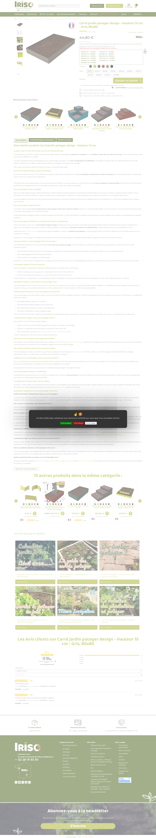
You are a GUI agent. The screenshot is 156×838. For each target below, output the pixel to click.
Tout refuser (78, 423)
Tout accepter (66, 423)
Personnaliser (91, 423)
